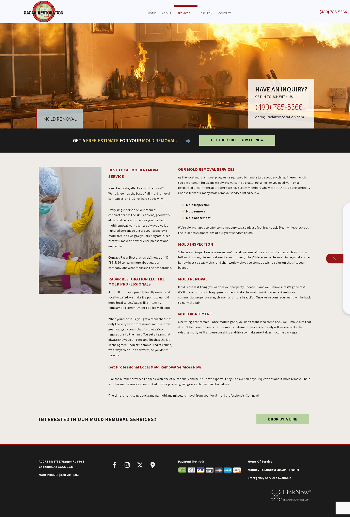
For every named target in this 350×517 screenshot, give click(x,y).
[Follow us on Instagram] (127, 466)
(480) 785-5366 (333, 11)
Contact (224, 13)
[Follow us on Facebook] (114, 466)
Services (183, 13)
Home (152, 13)
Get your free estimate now (237, 140)
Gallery (206, 13)
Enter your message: (279, 264)
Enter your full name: (279, 222)
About (166, 13)
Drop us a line (283, 419)
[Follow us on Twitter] (140, 466)
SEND (317, 298)
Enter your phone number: (283, 236)
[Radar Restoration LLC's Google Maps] (153, 466)
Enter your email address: (282, 250)
